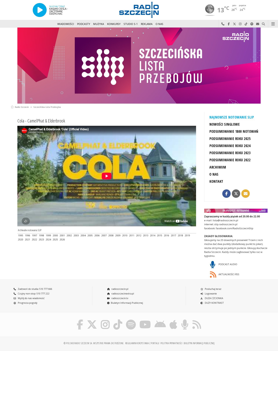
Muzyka (98, 24)
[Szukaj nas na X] (92, 320)
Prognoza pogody (27, 302)
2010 (124, 235)
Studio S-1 (131, 24)
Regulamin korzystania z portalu (142, 343)
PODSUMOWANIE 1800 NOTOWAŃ (233, 131)
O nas (159, 24)
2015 (159, 235)
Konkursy (114, 24)
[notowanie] (236, 211)
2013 (145, 235)
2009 (117, 235)
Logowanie (210, 293)
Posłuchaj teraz (212, 289)
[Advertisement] (42, 375)
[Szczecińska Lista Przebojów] (139, 66)
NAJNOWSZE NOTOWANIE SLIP (231, 117)
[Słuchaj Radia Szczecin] (40, 10)
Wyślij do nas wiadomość (257, 24)
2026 (62, 239)
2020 (20, 239)
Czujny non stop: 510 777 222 (33, 293)
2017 (173, 235)
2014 (152, 235)
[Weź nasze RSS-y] (196, 320)
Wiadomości (65, 24)
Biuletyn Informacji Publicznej (127, 302)
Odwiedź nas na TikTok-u (246, 24)
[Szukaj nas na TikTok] (117, 320)
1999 (48, 235)
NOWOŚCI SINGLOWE (224, 124)
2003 (76, 235)
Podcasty (83, 24)
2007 (104, 235)
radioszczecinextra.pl (122, 293)
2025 (55, 239)
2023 (41, 239)
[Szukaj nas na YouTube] (145, 320)
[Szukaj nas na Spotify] (131, 320)
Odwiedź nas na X (234, 24)
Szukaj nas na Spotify (252, 24)
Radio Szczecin (22, 106)
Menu (273, 24)
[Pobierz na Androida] (160, 320)
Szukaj (263, 24)
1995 (20, 235)
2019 (187, 235)
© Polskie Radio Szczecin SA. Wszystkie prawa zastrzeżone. (94, 343)
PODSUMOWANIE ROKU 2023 (229, 152)
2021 (27, 239)
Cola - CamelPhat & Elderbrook (41, 121)
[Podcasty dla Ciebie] (184, 320)
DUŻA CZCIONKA (213, 298)
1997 (34, 235)
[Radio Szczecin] (139, 10)
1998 (41, 235)
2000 (55, 235)
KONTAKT (216, 181)
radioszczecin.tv (119, 298)
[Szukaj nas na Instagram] (105, 320)
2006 (97, 235)
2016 (166, 235)
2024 (48, 239)
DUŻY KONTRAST (214, 302)
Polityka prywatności (172, 343)
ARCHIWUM (217, 167)
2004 (83, 235)
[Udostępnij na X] (236, 193)
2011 (131, 235)
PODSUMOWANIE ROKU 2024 (229, 145)
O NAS (213, 174)
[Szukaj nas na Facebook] (80, 320)
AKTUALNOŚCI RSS (228, 274)
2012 (138, 235)
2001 (62, 235)
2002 (69, 235)
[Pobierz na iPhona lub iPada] (173, 320)
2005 (90, 235)
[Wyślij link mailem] (245, 193)
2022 (34, 239)
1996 (27, 235)
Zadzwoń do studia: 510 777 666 (34, 289)
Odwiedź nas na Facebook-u (229, 24)
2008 (111, 235)
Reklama (146, 24)
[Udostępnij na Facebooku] (226, 193)
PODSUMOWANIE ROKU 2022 (229, 160)
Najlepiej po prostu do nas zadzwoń (223, 24)
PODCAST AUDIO (227, 264)
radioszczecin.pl (119, 289)
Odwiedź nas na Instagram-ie (240, 24)
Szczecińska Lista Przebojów (47, 106)
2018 (180, 235)
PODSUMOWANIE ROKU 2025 (229, 138)
